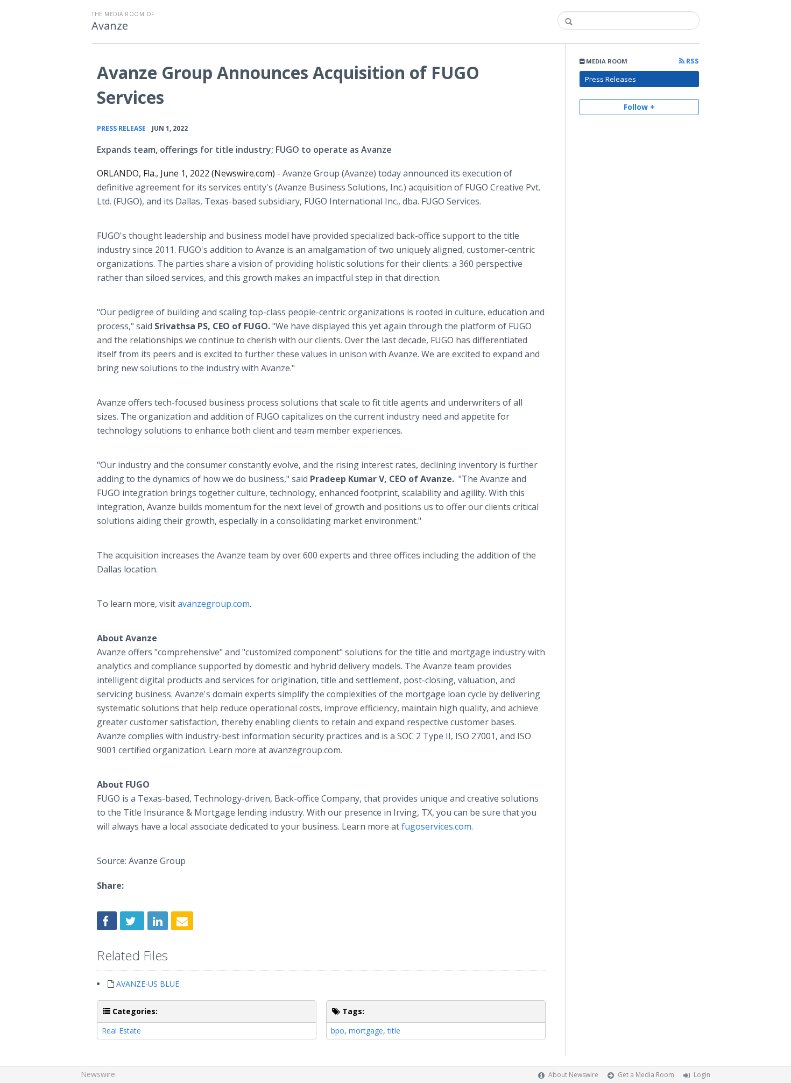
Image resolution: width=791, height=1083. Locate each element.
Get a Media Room (646, 1074)
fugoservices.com (436, 826)
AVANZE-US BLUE (147, 984)
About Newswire (573, 1074)
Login (702, 1074)
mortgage (366, 1030)
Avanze (109, 26)
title (393, 1030)
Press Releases (610, 79)
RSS (691, 61)
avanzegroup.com (214, 604)
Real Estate (121, 1030)
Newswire (98, 1074)
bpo (337, 1030)
